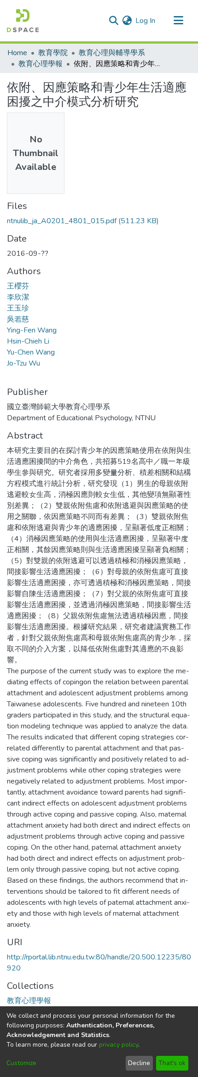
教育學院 (53, 53)
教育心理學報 (40, 64)
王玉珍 (18, 308)
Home (17, 53)
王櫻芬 (18, 286)
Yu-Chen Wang (31, 352)
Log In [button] (145, 21)
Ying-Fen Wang (32, 330)
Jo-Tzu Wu (23, 363)
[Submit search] (113, 20)
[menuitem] (127, 20)
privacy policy (118, 1044)
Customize (21, 1063)
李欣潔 (18, 297)
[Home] (23, 20)
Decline (139, 1063)
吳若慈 (18, 319)
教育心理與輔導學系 (112, 53)
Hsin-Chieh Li (28, 341)
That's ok (172, 1063)
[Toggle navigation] (178, 20)
